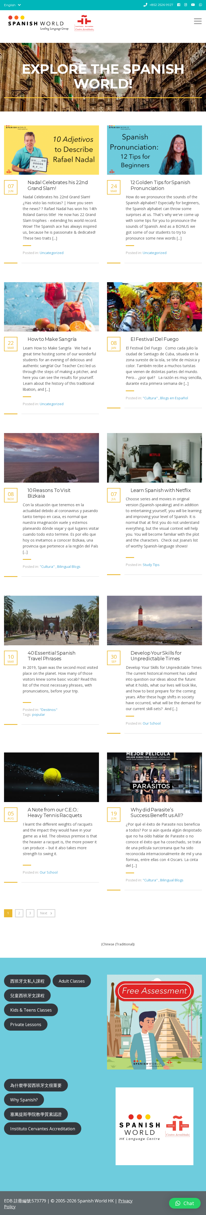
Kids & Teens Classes (31, 1010)
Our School (152, 723)
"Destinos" (48, 709)
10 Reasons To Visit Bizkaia (49, 493)
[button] (185, 1203)
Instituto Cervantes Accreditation (42, 1129)
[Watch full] (51, 150)
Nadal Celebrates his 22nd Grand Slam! (58, 185)
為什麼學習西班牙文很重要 (36, 1085)
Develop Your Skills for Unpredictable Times (156, 656)
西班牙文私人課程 (27, 981)
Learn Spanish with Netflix (161, 490)
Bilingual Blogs (68, 566)
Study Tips (151, 564)
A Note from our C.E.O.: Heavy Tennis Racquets (55, 813)
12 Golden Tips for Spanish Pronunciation (160, 185)
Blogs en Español (174, 398)
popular (38, 714)
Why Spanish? (24, 1100)
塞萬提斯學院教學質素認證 (36, 1114)
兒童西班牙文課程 (27, 995)
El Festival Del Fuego (155, 339)
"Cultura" (150, 398)
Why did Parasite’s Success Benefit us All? (157, 813)
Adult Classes (72, 981)
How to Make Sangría (52, 339)
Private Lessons (25, 1024)
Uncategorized (52, 252)
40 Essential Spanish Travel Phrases (52, 656)
